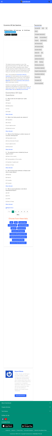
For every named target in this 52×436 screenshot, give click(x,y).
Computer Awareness (40, 34)
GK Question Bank (39, 46)
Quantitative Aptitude (39, 68)
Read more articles (20, 395)
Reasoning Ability (39, 83)
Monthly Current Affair (22, 89)
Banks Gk (37, 52)
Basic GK (14, 228)
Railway (41, 61)
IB (46, 28)
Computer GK (38, 80)
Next (18, 214)
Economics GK (21, 228)
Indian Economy (12, 225)
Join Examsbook (11, 32)
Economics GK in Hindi (18, 239)
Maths (36, 37)
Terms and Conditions (28, 430)
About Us (13, 430)
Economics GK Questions (23, 80)
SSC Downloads (38, 43)
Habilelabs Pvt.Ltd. (37, 433)
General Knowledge (23, 225)
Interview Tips (38, 55)
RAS (11, 222)
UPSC (36, 61)
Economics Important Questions (18, 242)
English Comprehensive (40, 71)
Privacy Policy (20, 430)
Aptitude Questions (39, 58)
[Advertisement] (26, 14)
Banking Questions (39, 65)
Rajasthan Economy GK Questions (18, 237)
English (36, 40)
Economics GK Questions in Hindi (18, 234)
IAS (42, 52)
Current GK (37, 28)
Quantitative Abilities (39, 74)
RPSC (36, 31)
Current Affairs (43, 37)
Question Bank (22, 222)
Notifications (43, 40)
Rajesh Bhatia (19, 371)
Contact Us (7, 430)
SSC (16, 222)
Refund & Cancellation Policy (41, 430)
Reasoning (37, 77)
